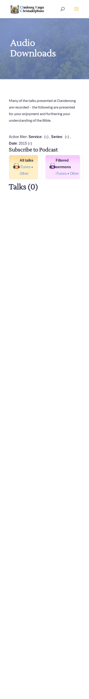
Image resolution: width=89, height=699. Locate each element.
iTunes (25, 167)
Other (24, 173)
